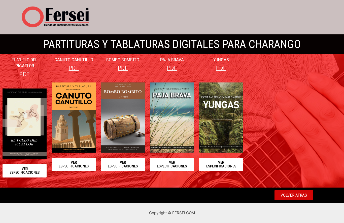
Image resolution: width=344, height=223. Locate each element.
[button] (25, 170)
